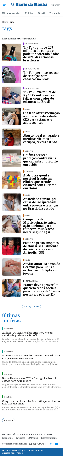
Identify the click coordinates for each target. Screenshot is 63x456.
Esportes (20, 438)
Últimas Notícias (11, 13)
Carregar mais (31, 306)
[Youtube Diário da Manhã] (56, 444)
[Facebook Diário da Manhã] (46, 444)
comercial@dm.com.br (14, 443)
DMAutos (33, 438)
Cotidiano (38, 434)
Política (29, 13)
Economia (54, 13)
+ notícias (8, 420)
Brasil (41, 13)
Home (5, 22)
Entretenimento (49, 438)
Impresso (55, 5)
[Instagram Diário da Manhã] (51, 444)
